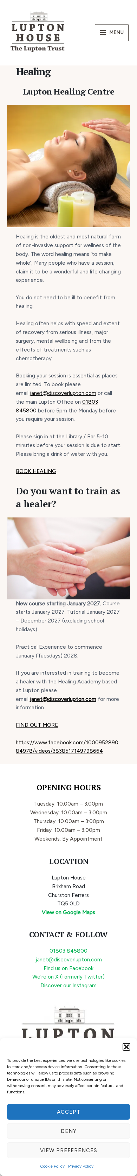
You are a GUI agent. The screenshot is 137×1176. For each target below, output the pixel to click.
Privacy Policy (80, 1166)
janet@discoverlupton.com (63, 393)
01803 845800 (68, 950)
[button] (126, 1046)
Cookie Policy (52, 1166)
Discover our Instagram (68, 985)
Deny (69, 1131)
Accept (68, 1112)
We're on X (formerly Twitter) (68, 976)
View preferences (68, 1150)
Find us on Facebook (68, 968)
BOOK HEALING (36, 471)
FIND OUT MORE (37, 725)
